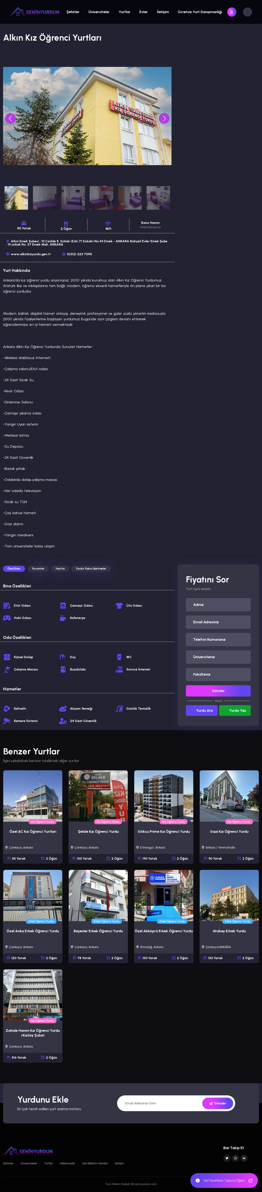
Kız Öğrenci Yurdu (42, 821)
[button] (164, 118)
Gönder (218, 691)
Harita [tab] (60, 568)
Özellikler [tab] (14, 568)
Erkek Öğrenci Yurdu (41, 921)
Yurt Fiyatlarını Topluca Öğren (224, 1180)
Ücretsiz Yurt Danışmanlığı (200, 12)
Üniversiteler (99, 12)
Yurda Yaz (237, 710)
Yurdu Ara (204, 710)
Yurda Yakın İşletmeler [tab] (91, 568)
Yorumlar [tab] (38, 568)
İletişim (163, 12)
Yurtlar (124, 12)
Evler (143, 12)
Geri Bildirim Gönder (95, 1163)
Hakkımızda (67, 1163)
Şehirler (73, 12)
